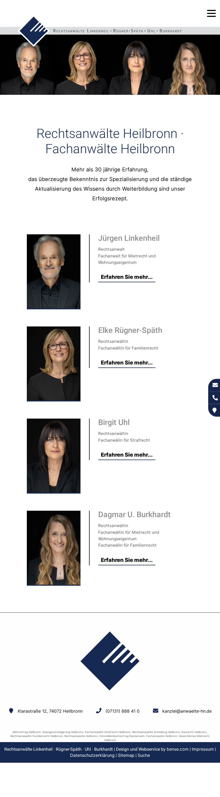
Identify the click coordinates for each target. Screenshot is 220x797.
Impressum (203, 749)
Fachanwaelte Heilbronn (161, 736)
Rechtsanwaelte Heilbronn (81, 736)
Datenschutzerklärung (92, 755)
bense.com (178, 749)
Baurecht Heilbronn (194, 732)
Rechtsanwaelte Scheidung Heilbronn (156, 732)
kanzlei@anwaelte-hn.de (187, 711)
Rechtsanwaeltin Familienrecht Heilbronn (36, 736)
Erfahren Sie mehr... (127, 277)
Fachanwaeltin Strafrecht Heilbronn (108, 732)
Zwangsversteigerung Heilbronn (62, 732)
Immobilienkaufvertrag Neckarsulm (122, 736)
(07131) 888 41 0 (122, 711)
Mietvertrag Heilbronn (27, 732)
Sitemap (126, 755)
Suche (144, 755)
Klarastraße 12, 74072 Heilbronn (50, 711)
